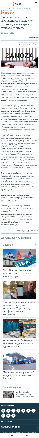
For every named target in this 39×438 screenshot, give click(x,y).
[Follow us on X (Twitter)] (8, 411)
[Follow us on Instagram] (33, 411)
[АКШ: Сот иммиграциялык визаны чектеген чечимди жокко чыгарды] (19, 258)
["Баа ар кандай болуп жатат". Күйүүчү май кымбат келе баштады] (19, 360)
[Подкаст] (13, 416)
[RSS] (8, 416)
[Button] (33, 37)
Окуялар (8, 244)
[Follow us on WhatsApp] (3, 416)
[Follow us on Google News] (23, 411)
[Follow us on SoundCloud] (28, 411)
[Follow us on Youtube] (13, 411)
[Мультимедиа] (12, 435)
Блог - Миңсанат (13, 387)
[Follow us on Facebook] (3, 411)
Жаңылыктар (7, 13)
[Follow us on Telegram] (18, 411)
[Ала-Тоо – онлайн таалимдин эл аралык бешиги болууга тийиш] (8, 394)
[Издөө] (27, 435)
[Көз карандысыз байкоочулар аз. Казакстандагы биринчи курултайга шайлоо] (19, 328)
